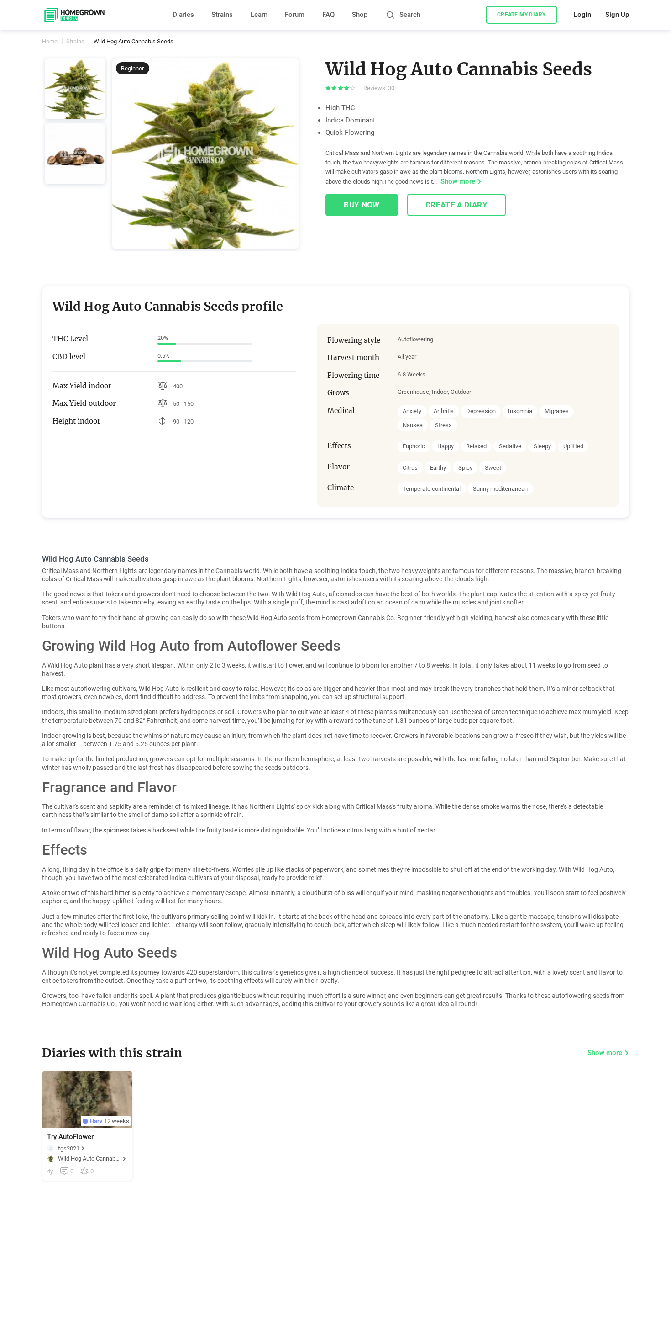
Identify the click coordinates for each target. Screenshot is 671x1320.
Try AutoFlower (70, 1137)
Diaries (183, 15)
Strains (222, 15)
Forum (294, 15)
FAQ (328, 15)
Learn (259, 15)
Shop (359, 15)
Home (50, 41)
